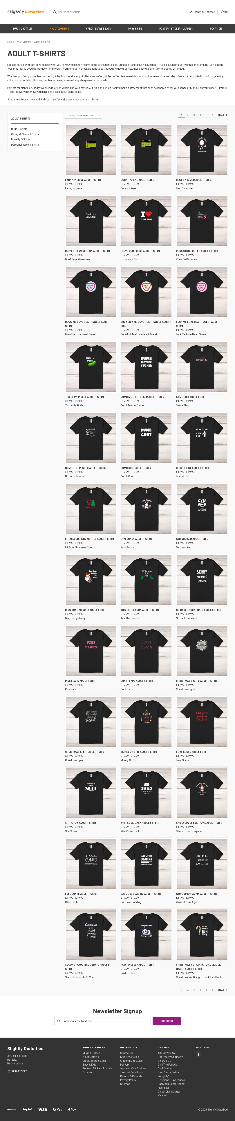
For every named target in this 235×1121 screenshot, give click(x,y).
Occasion (216, 28)
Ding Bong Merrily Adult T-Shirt (86, 610)
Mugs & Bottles (22, 28)
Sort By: (71, 115)
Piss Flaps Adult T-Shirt (81, 681)
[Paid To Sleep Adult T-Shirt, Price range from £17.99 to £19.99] (146, 934)
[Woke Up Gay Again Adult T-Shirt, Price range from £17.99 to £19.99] (202, 863)
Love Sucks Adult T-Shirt (192, 752)
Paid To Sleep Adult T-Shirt (138, 964)
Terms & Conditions (131, 1072)
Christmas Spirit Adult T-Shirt (85, 752)
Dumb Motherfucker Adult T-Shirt (143, 397)
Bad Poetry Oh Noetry (170, 1056)
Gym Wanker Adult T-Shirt (193, 539)
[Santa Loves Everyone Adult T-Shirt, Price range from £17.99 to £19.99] (202, 792)
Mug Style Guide (129, 1056)
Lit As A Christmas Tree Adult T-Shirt (89, 539)
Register (210, 11)
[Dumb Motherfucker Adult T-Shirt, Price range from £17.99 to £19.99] (146, 366)
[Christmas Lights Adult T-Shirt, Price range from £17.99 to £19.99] (202, 650)
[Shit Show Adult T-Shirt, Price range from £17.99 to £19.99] (91, 792)
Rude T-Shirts (19, 129)
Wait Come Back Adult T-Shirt (140, 822)
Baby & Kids (135, 28)
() (226, 11)
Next (221, 114)
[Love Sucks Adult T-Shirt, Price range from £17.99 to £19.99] (202, 721)
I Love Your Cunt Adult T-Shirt (140, 251)
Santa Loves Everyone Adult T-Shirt (200, 822)
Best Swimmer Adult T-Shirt (194, 180)
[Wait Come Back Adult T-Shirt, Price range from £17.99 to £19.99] (146, 792)
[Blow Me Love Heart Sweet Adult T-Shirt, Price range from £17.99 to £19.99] (91, 291)
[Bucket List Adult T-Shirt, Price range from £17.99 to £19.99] (202, 437)
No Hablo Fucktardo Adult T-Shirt (198, 610)
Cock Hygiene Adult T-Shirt (138, 180)
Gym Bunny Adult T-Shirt (136, 539)
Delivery (124, 1064)
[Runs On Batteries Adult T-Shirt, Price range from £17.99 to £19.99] (202, 220)
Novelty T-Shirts (20, 139)
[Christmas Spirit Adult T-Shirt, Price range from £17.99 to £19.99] (91, 721)
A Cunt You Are (167, 1053)
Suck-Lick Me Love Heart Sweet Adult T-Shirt (146, 324)
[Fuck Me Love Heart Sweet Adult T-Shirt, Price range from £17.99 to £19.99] (202, 291)
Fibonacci (163, 1087)
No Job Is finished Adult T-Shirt (85, 468)
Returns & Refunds (131, 1076)
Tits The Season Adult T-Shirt (140, 610)
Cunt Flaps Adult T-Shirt (137, 681)
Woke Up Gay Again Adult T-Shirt (196, 894)
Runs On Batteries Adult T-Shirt (197, 251)
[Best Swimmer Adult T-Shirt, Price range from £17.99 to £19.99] (202, 149)
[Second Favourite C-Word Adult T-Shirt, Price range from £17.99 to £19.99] (91, 934)
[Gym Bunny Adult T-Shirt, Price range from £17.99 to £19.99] (146, 508)
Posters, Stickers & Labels (176, 28)
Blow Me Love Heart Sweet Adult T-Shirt (88, 324)
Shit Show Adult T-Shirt (80, 822)
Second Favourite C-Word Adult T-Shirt (87, 967)
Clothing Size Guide (131, 1060)
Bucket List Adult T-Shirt (192, 468)
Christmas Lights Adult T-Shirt (196, 681)
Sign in (197, 11)
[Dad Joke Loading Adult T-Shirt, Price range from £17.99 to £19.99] (146, 863)
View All (162, 1095)
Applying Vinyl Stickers (133, 1068)
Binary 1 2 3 (164, 1060)
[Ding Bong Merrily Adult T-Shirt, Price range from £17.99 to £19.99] (91, 579)
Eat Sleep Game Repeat (171, 1083)
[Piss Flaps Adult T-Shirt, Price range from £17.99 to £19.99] (91, 650)
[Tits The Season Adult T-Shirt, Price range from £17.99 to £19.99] (146, 579)
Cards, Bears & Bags (98, 28)
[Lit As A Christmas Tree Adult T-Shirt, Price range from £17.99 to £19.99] (91, 508)
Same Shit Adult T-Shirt (191, 397)
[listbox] (89, 115)
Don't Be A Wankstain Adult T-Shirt (87, 251)
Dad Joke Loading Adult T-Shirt (141, 894)
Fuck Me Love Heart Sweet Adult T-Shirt (198, 324)
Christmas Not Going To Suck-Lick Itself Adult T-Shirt (198, 967)
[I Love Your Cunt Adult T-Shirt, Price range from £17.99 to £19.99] (146, 220)
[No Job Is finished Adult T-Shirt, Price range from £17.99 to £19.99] (91, 437)
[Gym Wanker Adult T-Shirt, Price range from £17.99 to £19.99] (202, 508)
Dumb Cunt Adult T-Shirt (137, 468)
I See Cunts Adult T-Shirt (81, 894)
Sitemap (125, 1083)
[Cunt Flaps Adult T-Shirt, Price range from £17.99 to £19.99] (146, 650)
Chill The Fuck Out (168, 1064)
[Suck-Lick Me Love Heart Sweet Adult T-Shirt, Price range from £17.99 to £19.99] (146, 291)
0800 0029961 (19, 1071)
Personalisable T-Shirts (25, 144)
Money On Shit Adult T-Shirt (139, 752)
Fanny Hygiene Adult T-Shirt (83, 180)
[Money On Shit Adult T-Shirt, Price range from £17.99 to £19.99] (146, 721)
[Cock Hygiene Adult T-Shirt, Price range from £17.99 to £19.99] (146, 149)
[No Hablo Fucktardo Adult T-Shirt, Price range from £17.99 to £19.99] (202, 579)
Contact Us (126, 1053)
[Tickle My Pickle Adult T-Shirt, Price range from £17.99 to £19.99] (91, 366)
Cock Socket (165, 1068)
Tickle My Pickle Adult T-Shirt (84, 397)
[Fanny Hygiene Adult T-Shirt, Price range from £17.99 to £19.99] (91, 149)
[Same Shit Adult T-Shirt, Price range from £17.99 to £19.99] (202, 366)
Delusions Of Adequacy (171, 1080)
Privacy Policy (128, 1080)
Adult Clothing (59, 28)
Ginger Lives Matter (169, 1091)
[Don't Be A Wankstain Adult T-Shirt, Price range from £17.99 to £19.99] (91, 220)
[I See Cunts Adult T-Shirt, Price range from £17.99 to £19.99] (91, 863)
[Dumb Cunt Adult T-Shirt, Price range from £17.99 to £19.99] (146, 437)
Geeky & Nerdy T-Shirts (25, 134)
